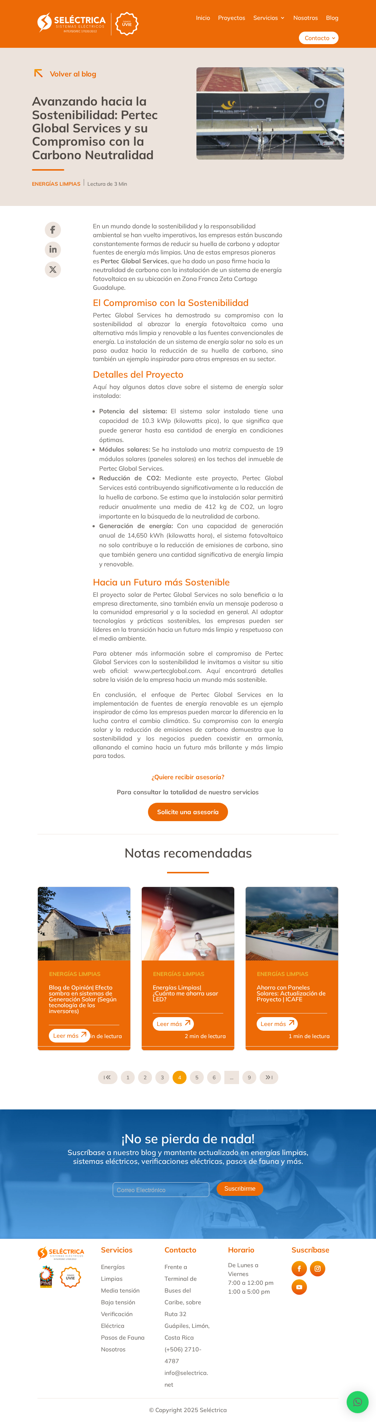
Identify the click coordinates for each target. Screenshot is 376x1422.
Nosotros (305, 17)
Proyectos (231, 17)
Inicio (203, 17)
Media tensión (120, 1290)
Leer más (66, 1035)
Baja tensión (118, 1302)
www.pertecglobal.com (167, 670)
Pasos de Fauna (123, 1337)
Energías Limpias (75, 973)
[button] (358, 1402)
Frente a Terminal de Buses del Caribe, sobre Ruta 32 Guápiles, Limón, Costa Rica (187, 1302)
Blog (332, 17)
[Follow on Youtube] (299, 1287)
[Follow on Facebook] (299, 1268)
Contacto (317, 38)
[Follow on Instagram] (317, 1268)
